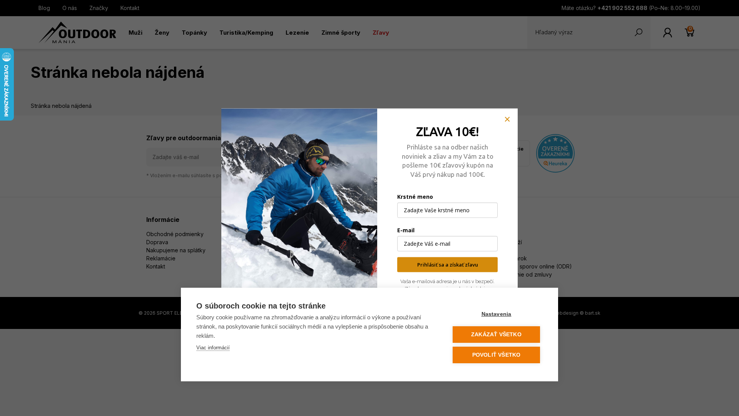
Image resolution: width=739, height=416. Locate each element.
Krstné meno (415, 196)
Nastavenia (497, 314)
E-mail (406, 230)
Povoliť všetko (496, 355)
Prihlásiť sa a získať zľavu (447, 264)
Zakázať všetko (496, 334)
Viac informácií (213, 348)
